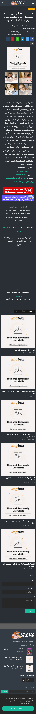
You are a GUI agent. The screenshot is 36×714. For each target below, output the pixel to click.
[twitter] (28, 680)
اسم (33, 580)
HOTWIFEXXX (22, 171)
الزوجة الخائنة (20, 178)
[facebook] (32, 680)
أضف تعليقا (30, 611)
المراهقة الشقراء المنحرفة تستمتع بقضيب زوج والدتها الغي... (18, 392)
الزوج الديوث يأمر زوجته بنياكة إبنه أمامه (18, 299)
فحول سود (25, 182)
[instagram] (23, 680)
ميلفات (12, 178)
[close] (34, 696)
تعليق (33, 596)
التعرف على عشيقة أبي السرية (25, 350)
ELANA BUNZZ (20, 175)
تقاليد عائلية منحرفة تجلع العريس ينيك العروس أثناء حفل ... (19, 522)
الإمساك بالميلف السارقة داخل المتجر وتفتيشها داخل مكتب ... (18, 565)
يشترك (5, 691)
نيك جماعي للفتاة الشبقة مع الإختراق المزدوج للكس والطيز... (13, 667)
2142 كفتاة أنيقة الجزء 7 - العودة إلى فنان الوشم (13, 650)
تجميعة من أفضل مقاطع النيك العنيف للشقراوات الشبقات (19, 479)
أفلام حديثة (31, 9)
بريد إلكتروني (31, 588)
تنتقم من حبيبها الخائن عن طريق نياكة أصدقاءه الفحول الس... (20, 435)
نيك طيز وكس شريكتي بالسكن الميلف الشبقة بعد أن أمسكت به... (13, 658)
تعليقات (31, 575)
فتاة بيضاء (17, 182)
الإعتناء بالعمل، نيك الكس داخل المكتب (17, 292)
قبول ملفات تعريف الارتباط (18, 708)
